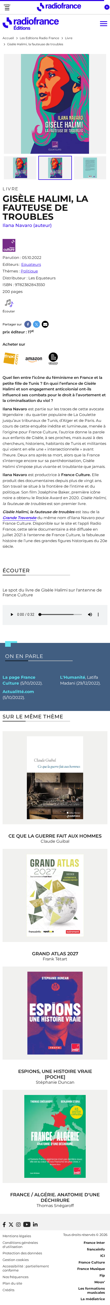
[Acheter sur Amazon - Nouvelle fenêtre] (34, 358)
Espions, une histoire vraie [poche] (55, 1074)
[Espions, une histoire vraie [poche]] (55, 1013)
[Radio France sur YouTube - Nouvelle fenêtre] (26, 1224)
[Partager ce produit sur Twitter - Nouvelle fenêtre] (36, 324)
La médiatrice (93, 1299)
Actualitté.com (18, 691)
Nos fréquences (15, 1277)
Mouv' (99, 1282)
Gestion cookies (16, 1260)
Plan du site (12, 1283)
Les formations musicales (91, 1290)
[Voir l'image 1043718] (20, 167)
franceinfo (96, 1249)
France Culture (92, 1262)
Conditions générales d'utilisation (20, 1245)
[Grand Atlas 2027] (55, 895)
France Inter (94, 1243)
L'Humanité (72, 677)
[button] (107, 7)
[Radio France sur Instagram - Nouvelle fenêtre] (18, 1225)
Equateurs (31, 264)
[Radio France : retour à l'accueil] (59, 7)
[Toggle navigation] (7, 7)
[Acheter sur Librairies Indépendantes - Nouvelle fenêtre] (53, 359)
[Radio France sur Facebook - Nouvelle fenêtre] (4, 1225)
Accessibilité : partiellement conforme (26, 1268)
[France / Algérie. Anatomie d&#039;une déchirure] (55, 1136)
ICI (102, 1256)
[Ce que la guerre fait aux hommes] (55, 777)
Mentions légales (17, 1236)
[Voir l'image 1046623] (90, 167)
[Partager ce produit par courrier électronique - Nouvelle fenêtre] (45, 324)
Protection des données (22, 1253)
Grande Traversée (19, 517)
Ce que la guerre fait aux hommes (55, 836)
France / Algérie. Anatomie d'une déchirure (55, 1197)
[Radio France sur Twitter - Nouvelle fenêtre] (11, 1225)
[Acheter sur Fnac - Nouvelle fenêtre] (10, 359)
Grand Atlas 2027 (55, 954)
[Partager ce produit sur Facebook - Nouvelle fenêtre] (27, 324)
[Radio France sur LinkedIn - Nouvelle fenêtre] (35, 1224)
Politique (29, 271)
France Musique (91, 1269)
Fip (102, 1275)
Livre (11, 188)
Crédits (8, 1290)
